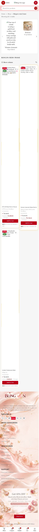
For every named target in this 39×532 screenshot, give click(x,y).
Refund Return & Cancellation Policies (12, 478)
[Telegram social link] (24, 418)
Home (3, 14)
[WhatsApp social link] (20, 418)
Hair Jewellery (5, 441)
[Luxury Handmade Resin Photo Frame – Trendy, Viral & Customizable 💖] (10, 299)
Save (5, 68)
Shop (9, 14)
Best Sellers (5, 452)
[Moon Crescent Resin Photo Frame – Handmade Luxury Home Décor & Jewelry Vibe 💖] (29, 136)
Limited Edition (6, 455)
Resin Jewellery (6, 426)
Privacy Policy (5, 475)
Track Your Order (6, 464)
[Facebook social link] (2, 418)
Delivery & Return (6, 482)
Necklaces (4, 435)
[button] (2, 36)
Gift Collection (5, 458)
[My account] (36, 3)
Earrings (4, 429)
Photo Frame (24, 210)
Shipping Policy (6, 485)
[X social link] (6, 418)
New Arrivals (5, 449)
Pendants (6, 432)
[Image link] (15, 396)
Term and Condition (7, 472)
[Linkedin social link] (17, 418)
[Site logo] (19, 2)
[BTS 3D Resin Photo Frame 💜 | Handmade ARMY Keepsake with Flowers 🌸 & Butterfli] (10, 136)
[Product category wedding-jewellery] (11, 36)
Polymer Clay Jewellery (8, 438)
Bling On (4, 372)
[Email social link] (9, 418)
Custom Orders (6, 461)
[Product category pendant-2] (28, 29)
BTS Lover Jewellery (8, 208)
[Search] (35, 8)
